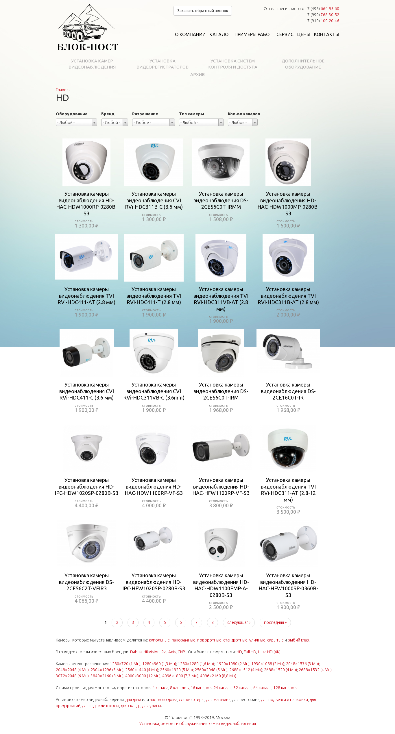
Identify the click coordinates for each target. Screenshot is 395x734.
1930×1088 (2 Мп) (267, 663)
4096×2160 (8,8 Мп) (218, 676)
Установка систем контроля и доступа (232, 63)
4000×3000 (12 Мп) (142, 676)
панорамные (183, 640)
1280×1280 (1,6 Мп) (196, 663)
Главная (63, 89)
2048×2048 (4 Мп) (72, 670)
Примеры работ (254, 34)
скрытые (275, 640)
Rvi (164, 652)
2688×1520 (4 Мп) (280, 670)
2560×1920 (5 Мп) (176, 670)
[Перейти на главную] (87, 27)
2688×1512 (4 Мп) (245, 670)
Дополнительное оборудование (303, 63)
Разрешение (145, 114)
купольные (159, 640)
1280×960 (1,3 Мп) (159, 663)
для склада (131, 705)
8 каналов (179, 687)
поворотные (209, 640)
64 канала (262, 687)
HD (239, 652)
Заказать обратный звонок (202, 10)
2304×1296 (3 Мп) (107, 670)
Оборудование (72, 114)
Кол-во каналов (244, 114)
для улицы (151, 705)
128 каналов (285, 687)
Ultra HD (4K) (269, 652)
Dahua (136, 652)
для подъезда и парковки (284, 699)
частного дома (163, 699)
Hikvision (151, 652)
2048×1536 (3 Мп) (302, 663)
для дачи (133, 699)
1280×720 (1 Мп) (125, 663)
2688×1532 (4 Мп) (315, 670)
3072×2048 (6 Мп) (72, 676)
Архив (197, 74)
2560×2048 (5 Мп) (211, 670)
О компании (190, 34)
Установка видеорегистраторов (162, 63)
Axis (172, 652)
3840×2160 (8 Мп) (107, 676)
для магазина (218, 699)
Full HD (250, 652)
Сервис (285, 34)
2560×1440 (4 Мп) (141, 670)
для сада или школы (100, 705)
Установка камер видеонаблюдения (92, 63)
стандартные (235, 640)
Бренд (108, 114)
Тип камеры (191, 114)
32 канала (242, 687)
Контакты (326, 34)
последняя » (275, 622)
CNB (181, 652)
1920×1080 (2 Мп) (233, 663)
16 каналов (201, 687)
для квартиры (191, 699)
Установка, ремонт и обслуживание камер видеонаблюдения (197, 723)
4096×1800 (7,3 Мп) (180, 676)
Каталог (220, 34)
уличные (257, 640)
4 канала (160, 687)
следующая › (238, 622)
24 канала (222, 687)
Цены (303, 34)
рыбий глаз (298, 640)
